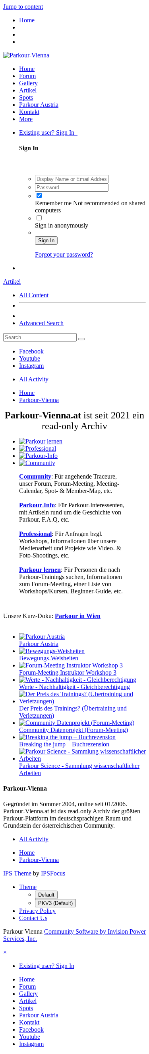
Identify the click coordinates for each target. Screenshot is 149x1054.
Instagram (31, 365)
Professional (35, 533)
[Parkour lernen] (40, 441)
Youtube (29, 358)
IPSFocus (53, 873)
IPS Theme (17, 873)
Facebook (31, 351)
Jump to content (23, 6)
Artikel (28, 90)
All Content (33, 295)
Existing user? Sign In (48, 132)
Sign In (46, 240)
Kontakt (29, 111)
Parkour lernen (40, 569)
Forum (27, 76)
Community (35, 476)
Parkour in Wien (78, 615)
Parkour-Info (37, 505)
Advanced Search (41, 323)
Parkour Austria (38, 104)
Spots (26, 97)
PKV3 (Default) (55, 903)
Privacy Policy (37, 910)
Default (46, 895)
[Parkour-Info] (38, 455)
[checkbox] (39, 195)
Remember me (54, 203)
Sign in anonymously (61, 225)
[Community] (37, 462)
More (26, 119)
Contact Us (33, 918)
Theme (28, 886)
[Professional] (37, 448)
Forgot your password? (64, 254)
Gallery (28, 83)
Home (27, 68)
